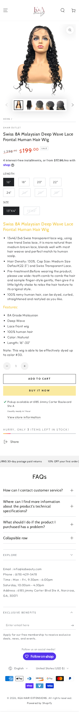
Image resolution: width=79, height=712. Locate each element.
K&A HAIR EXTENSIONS (32, 698)
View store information (24, 417)
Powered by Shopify (39, 703)
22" (55, 182)
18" (24, 182)
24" (9, 193)
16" (9, 182)
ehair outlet (12, 127)
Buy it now (39, 390)
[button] (62, 10)
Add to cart (39, 378)
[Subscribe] (73, 625)
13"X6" (31, 211)
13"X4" (11, 211)
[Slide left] (6, 105)
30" (56, 193)
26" (24, 193)
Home (6, 119)
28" (40, 193)
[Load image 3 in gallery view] (39, 105)
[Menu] (5, 10)
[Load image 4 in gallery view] (50, 105)
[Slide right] (72, 105)
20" (39, 182)
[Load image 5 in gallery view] (60, 105)
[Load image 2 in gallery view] (29, 105)
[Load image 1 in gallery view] (18, 105)
